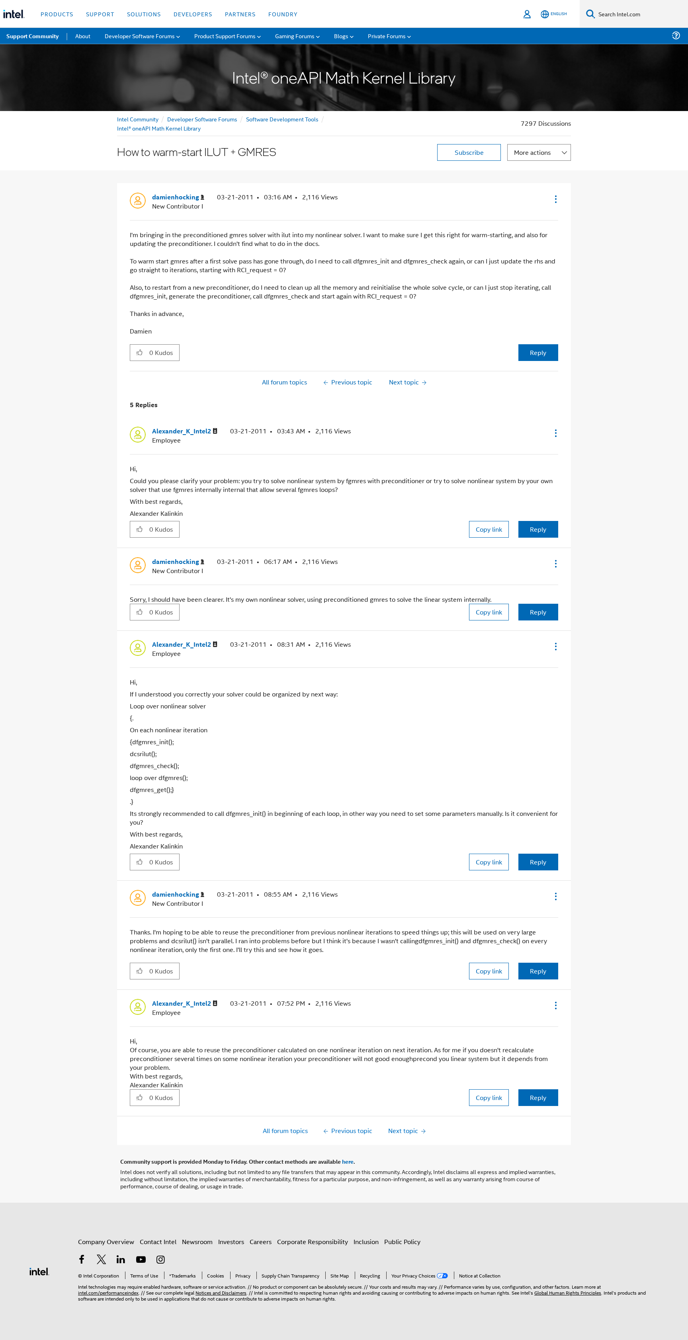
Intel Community (137, 119)
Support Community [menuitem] (32, 35)
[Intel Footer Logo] (39, 1270)
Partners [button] (240, 14)
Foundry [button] (283, 14)
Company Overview (106, 1241)
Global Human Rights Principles (567, 1292)
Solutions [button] (144, 14)
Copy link (489, 529)
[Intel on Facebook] (81, 1260)
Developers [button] (193, 14)
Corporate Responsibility (312, 1241)
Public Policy (402, 1241)
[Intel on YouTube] (141, 1260)
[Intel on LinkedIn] (121, 1260)
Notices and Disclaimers (220, 1292)
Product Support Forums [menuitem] (225, 35)
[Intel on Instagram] (160, 1260)
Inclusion (366, 1241)
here (348, 1161)
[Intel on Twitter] (101, 1260)
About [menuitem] (82, 35)
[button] (555, 199)
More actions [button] (532, 152)
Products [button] (57, 14)
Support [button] (100, 14)
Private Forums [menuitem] (387, 35)
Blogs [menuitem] (341, 35)
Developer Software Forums (202, 119)
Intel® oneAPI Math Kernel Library (159, 128)
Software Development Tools (282, 119)
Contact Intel (158, 1241)
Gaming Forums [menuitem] (295, 35)
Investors (231, 1241)
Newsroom (197, 1241)
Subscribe (469, 152)
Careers (261, 1241)
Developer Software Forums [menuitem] (140, 35)
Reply (538, 352)
